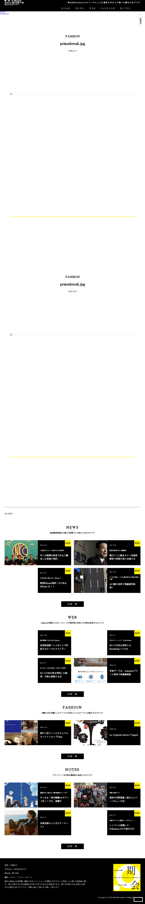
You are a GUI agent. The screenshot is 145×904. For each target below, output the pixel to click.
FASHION (108, 8)
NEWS (80, 8)
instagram (4, 14)
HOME (66, 8)
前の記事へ (9, 514)
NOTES (125, 8)
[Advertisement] (72, 72)
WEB (92, 8)
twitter (3, 12)
